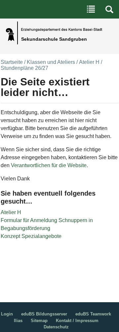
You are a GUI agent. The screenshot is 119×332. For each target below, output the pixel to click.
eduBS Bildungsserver (44, 313)
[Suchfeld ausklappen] (109, 9)
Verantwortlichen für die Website (49, 165)
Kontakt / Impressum (77, 320)
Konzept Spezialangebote (31, 236)
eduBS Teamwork (93, 313)
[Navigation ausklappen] (91, 9)
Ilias (18, 320)
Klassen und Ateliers (51, 62)
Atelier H (89, 62)
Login (7, 313)
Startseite (12, 62)
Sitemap (39, 320)
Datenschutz (56, 326)
